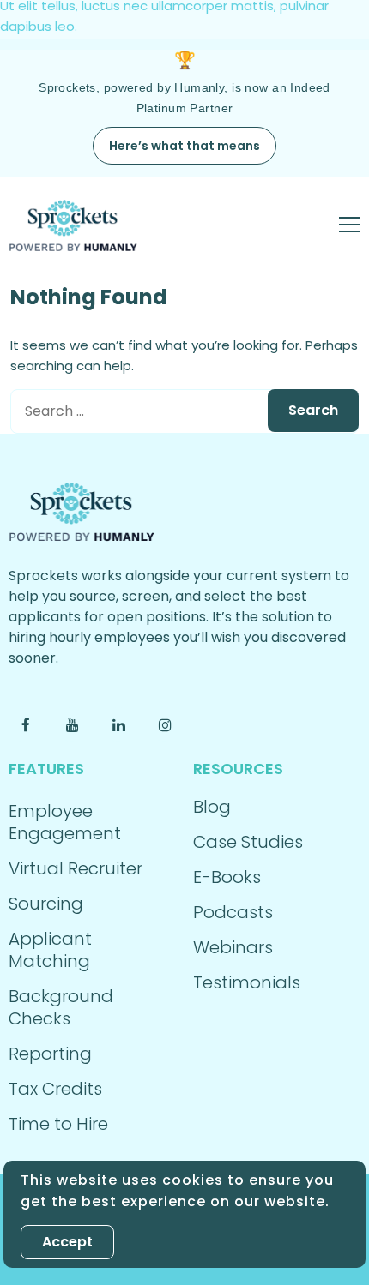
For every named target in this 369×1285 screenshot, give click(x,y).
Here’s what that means (184, 145)
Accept (67, 1242)
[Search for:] (184, 411)
